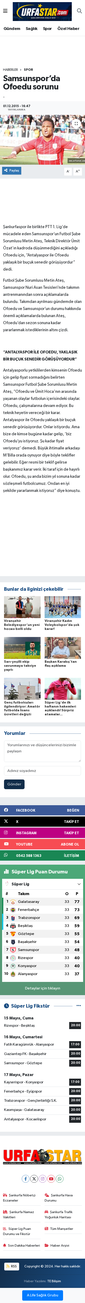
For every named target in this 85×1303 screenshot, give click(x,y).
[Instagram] (43, 1179)
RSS (13, 1266)
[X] (34, 1179)
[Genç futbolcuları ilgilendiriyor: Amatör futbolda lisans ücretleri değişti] (22, 689)
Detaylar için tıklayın (42, 988)
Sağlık (31, 29)
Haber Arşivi (60, 1245)
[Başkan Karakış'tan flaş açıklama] (63, 648)
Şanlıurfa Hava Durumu (59, 1198)
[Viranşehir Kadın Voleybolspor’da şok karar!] (63, 607)
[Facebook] (26, 1179)
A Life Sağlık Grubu (42, 1295)
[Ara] (79, 11)
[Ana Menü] (5, 11)
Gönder (14, 784)
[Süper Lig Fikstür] (78, 1006)
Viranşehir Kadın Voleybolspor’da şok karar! (62, 625)
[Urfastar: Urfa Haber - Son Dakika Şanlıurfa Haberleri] (42, 11)
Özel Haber (68, 29)
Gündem (12, 29)
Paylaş (14, 170)
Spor (47, 29)
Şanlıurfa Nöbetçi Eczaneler (19, 1198)
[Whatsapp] (60, 1179)
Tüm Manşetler (61, 1229)
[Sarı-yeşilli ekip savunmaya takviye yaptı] (22, 648)
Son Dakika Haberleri (24, 1245)
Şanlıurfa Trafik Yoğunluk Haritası (59, 1214)
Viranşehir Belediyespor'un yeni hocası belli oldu (22, 625)
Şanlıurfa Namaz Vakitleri (18, 1214)
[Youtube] (51, 1179)
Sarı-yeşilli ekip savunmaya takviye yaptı (20, 665)
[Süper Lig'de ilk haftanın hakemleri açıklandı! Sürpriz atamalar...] (63, 689)
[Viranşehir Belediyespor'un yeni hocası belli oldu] (22, 607)
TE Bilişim (54, 1281)
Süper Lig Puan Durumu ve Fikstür (17, 1231)
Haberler (10, 69)
